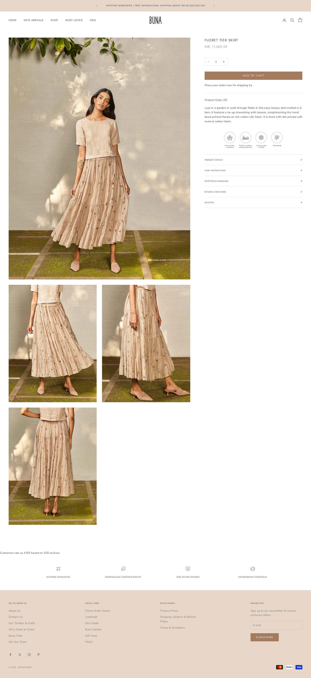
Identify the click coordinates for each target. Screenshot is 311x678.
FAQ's (89, 642)
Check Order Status (97, 611)
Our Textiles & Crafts (22, 623)
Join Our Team (18, 642)
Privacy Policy (169, 611)
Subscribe (265, 637)
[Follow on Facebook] (10, 654)
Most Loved (74, 20)
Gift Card (91, 636)
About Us (15, 611)
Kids (93, 20)
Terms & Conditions (172, 627)
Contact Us (16, 617)
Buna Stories (93, 629)
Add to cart (253, 75)
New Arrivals (33, 20)
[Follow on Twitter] (20, 654)
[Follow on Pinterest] (38, 654)
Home (13, 20)
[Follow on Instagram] (29, 654)
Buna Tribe (15, 636)
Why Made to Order (22, 629)
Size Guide (92, 623)
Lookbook (91, 617)
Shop (54, 20)
